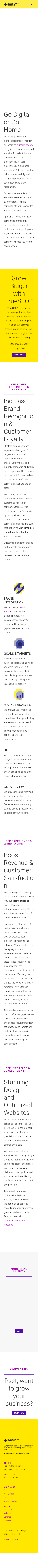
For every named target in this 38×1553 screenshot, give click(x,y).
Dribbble (7, 1521)
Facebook (8, 1509)
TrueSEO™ (8, 1498)
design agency (26, 145)
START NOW (19, 355)
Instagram (8, 1513)
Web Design (9, 1494)
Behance (7, 1517)
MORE (19, 1331)
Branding (7, 1490)
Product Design (10, 1501)
